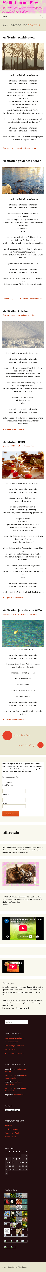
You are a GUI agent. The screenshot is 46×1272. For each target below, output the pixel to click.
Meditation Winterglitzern (14, 1038)
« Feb (10, 1177)
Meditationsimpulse (27, 315)
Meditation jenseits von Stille (22, 610)
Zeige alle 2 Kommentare (28, 148)
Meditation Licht (11, 1049)
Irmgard (34, 25)
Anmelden (8, 1125)
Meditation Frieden (15, 311)
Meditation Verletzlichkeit (14, 1053)
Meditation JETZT (14, 442)
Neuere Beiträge (30, 745)
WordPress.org (10, 1137)
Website (5, 803)
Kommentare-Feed (12, 1133)
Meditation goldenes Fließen (21, 161)
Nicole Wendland (11, 1075)
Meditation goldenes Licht (14, 1045)
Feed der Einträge (11, 1129)
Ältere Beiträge (18, 735)
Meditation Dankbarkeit (18, 37)
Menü (4, 16)
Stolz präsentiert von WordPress (14, 1267)
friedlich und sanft (11, 1042)
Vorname (6, 794)
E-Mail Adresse (8, 785)
